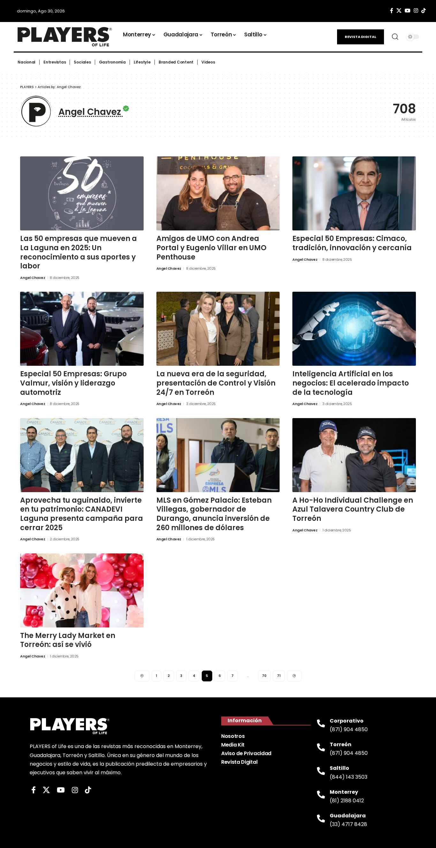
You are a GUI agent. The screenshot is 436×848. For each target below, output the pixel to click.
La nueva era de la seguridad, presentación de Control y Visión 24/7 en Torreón (215, 383)
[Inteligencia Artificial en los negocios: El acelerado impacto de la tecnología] (354, 329)
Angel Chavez (32, 277)
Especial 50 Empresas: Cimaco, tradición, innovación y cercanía (352, 243)
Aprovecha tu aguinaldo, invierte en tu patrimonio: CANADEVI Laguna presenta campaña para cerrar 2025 (81, 514)
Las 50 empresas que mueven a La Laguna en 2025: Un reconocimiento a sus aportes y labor (78, 252)
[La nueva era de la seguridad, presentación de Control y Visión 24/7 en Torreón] (218, 329)
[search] (395, 36)
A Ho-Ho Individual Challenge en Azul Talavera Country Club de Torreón (352, 509)
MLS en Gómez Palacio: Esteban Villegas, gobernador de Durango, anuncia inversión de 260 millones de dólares (214, 514)
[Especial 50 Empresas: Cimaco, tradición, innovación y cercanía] (354, 193)
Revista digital (360, 36)
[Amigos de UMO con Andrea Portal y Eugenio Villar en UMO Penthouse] (218, 193)
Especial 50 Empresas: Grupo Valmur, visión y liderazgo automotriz (73, 383)
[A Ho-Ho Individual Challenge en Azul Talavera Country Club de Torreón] (354, 455)
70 (264, 675)
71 (279, 675)
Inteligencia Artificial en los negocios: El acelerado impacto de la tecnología (350, 383)
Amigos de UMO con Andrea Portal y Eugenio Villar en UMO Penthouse (211, 248)
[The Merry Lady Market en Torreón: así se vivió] (82, 590)
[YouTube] (407, 10)
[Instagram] (416, 10)
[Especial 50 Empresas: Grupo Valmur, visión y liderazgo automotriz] (82, 329)
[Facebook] (391, 10)
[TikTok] (423, 10)
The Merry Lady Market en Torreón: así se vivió (67, 640)
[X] (399, 10)
